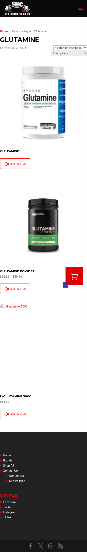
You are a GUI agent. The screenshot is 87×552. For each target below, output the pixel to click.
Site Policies (17, 480)
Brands (7, 460)
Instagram (9, 512)
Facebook (9, 502)
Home (4, 31)
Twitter (7, 507)
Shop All (8, 465)
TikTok (7, 517)
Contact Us (10, 470)
